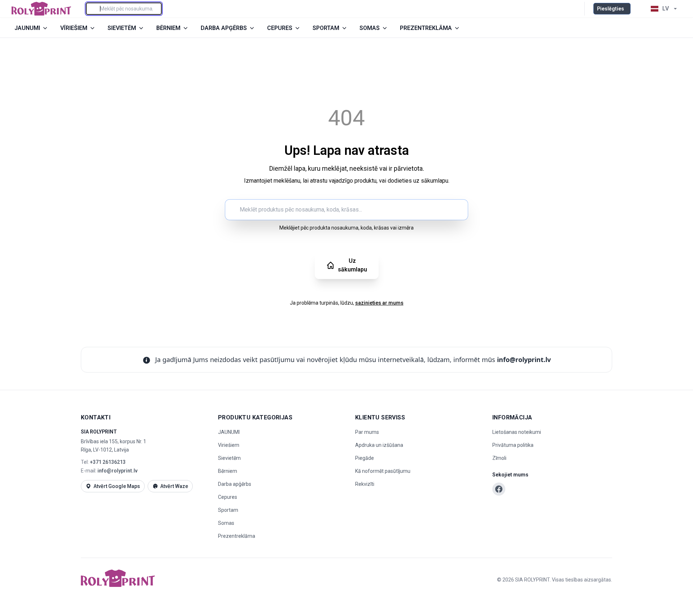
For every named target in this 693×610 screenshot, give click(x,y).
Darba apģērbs (234, 484)
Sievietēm (229, 458)
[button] (639, 9)
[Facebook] (498, 489)
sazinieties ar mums (379, 303)
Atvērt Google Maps (116, 486)
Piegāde (364, 458)
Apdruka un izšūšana (379, 445)
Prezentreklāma (236, 536)
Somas (226, 523)
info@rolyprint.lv (524, 359)
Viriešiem (228, 445)
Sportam (228, 510)
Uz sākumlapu (352, 265)
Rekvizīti (364, 484)
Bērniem (227, 471)
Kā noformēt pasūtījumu (382, 471)
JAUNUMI (229, 432)
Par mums (367, 432)
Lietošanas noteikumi (516, 432)
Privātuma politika (512, 445)
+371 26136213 (108, 462)
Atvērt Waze (174, 486)
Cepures (227, 497)
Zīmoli (499, 458)
